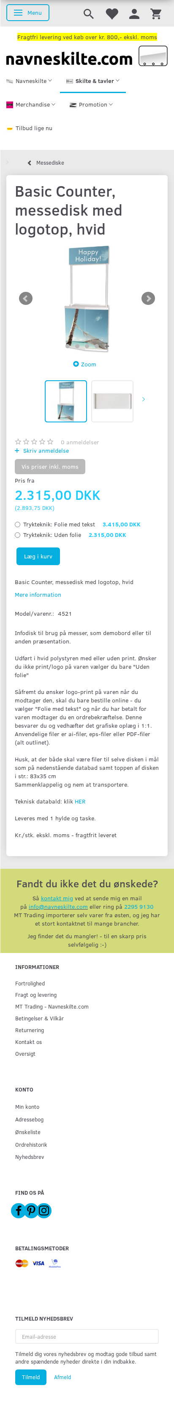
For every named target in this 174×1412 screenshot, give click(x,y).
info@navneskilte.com (58, 906)
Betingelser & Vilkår (39, 1018)
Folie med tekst (82, 524)
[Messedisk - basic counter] (87, 299)
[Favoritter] (111, 13)
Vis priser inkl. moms (50, 466)
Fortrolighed (30, 983)
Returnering (29, 1029)
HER (80, 801)
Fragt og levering (36, 994)
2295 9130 (139, 906)
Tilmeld (31, 1377)
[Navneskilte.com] (87, 55)
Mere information (38, 594)
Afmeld (62, 1377)
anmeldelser (80, 442)
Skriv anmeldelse (45, 450)
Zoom (88, 364)
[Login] (134, 13)
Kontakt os (28, 1041)
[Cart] (156, 13)
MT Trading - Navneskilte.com (52, 1006)
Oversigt (25, 1053)
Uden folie (74, 535)
